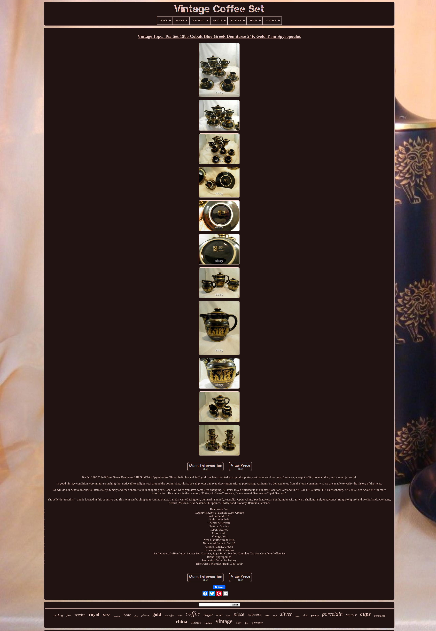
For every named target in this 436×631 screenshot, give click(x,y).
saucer (351, 615)
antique (196, 622)
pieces (145, 615)
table (297, 616)
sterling (58, 615)
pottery (315, 615)
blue (305, 615)
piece (239, 614)
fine (68, 615)
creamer (117, 616)
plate (136, 616)
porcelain (332, 614)
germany (257, 622)
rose (228, 615)
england (208, 623)
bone (127, 615)
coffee (193, 613)
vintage (224, 621)
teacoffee (169, 615)
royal (94, 614)
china (181, 621)
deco (246, 623)
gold (156, 614)
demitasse (379, 615)
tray (274, 615)
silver (286, 614)
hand (219, 615)
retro (180, 615)
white (267, 615)
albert (238, 623)
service (80, 615)
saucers (254, 614)
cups (365, 614)
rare (106, 614)
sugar (208, 614)
